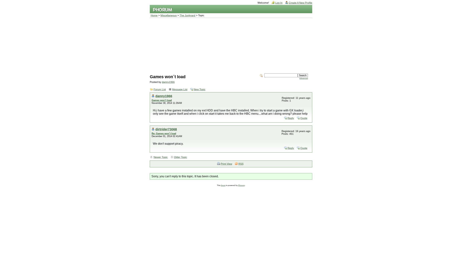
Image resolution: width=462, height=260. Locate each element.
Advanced (303, 78)
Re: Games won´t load (164, 133)
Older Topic (180, 157)
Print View (226, 163)
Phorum (241, 185)
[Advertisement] (231, 45)
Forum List (160, 89)
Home (154, 15)
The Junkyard (187, 15)
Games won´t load (162, 100)
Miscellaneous (168, 15)
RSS (240, 163)
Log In (278, 2)
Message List (179, 89)
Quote (303, 118)
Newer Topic (161, 157)
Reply (290, 118)
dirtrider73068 (166, 129)
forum (223, 185)
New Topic (199, 89)
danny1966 (168, 82)
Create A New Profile (300, 2)
